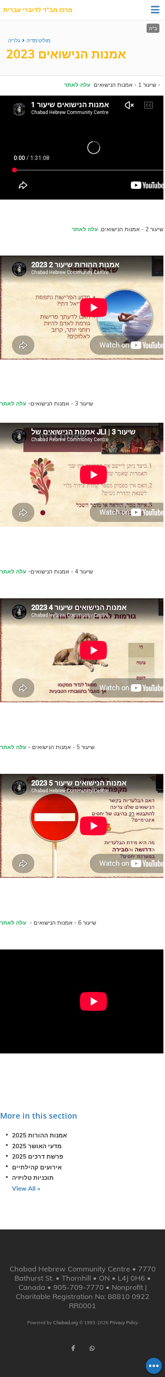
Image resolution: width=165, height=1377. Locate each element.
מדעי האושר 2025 (37, 1146)
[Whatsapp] (92, 1348)
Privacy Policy (124, 1322)
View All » (26, 1188)
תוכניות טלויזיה (33, 1177)
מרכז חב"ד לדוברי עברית (37, 10)
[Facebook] (72, 1348)
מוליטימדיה (38, 40)
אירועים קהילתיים (37, 1167)
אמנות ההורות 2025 (39, 1135)
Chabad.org (65, 1322)
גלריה (14, 40)
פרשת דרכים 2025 (37, 1156)
